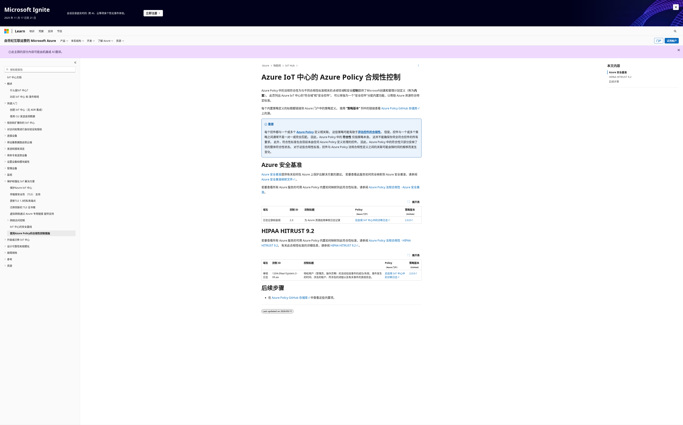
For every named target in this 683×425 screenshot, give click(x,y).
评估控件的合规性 (369, 132)
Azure (265, 65)
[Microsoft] (6, 31)
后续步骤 (614, 81)
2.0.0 (408, 220)
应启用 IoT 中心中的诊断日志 (371, 220)
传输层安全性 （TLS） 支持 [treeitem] (25, 194)
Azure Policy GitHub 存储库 (399, 108)
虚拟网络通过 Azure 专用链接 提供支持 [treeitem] (32, 213)
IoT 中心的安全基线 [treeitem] (21, 226)
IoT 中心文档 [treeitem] (14, 77)
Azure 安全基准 (271, 174)
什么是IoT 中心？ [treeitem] (19, 90)
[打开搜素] (675, 31)
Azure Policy (305, 132)
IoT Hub (290, 65)
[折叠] (75, 62)
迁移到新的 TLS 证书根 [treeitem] (22, 207)
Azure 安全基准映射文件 (277, 179)
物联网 (277, 65)
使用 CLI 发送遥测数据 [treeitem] (22, 116)
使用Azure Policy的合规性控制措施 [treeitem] (30, 233)
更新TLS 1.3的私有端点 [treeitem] (23, 200)
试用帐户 (672, 40)
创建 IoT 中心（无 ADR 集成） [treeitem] (27, 109)
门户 (658, 40)
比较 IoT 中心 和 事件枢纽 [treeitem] (24, 96)
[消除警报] (676, 7)
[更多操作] (418, 66)
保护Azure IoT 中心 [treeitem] (21, 187)
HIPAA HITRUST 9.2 (343, 245)
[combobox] (40, 69)
